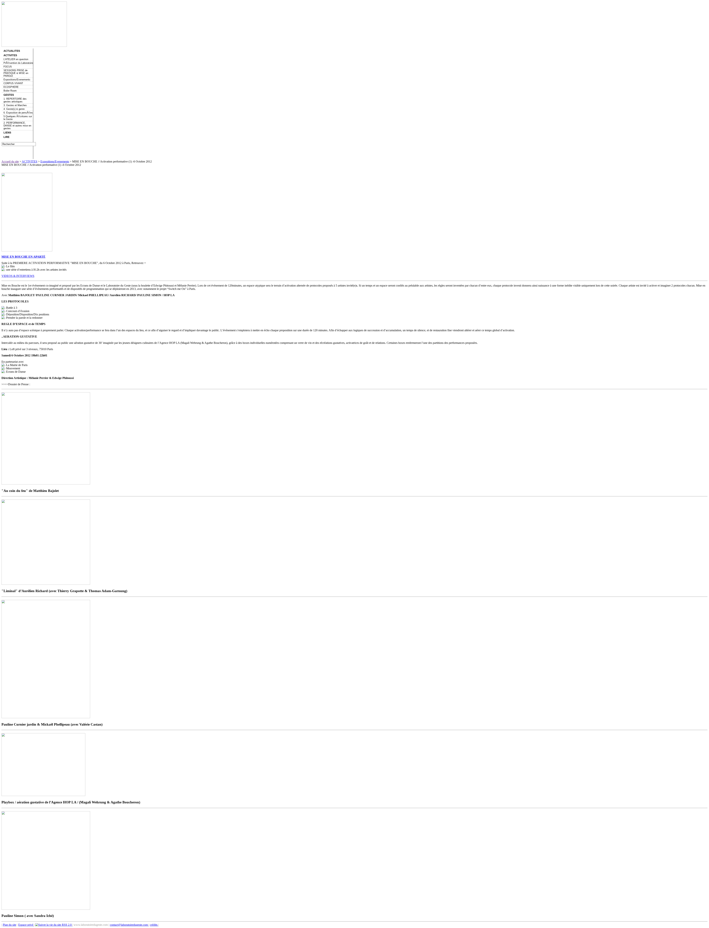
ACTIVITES (10, 55)
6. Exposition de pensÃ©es (18, 112)
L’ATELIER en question (16, 59)
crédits (154, 924)
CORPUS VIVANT (13, 83)
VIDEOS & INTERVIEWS (17, 275)
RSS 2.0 (66, 924)
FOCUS (8, 66)
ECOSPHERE (11, 87)
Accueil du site (10, 161)
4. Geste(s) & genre (14, 109)
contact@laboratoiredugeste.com (129, 924)
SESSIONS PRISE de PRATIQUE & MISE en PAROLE (16, 73)
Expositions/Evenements (17, 79)
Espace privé (26, 924)
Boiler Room (10, 90)
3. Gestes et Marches (15, 105)
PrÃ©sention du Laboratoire (18, 63)
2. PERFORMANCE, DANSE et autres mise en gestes (17, 125)
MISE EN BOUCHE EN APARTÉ (23, 256)
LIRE (6, 137)
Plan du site (9, 924)
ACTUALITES (12, 50)
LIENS (7, 132)
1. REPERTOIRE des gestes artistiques (15, 100)
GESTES (9, 94)
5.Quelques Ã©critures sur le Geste (18, 118)
